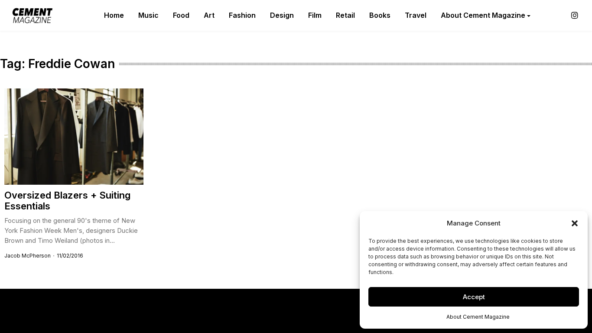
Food (181, 15)
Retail (345, 15)
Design (282, 15)
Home (114, 15)
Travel (415, 15)
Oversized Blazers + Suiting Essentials (67, 200)
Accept (474, 297)
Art (209, 15)
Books (379, 15)
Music (148, 15)
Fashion (242, 15)
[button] (574, 223)
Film (315, 15)
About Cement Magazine (478, 316)
